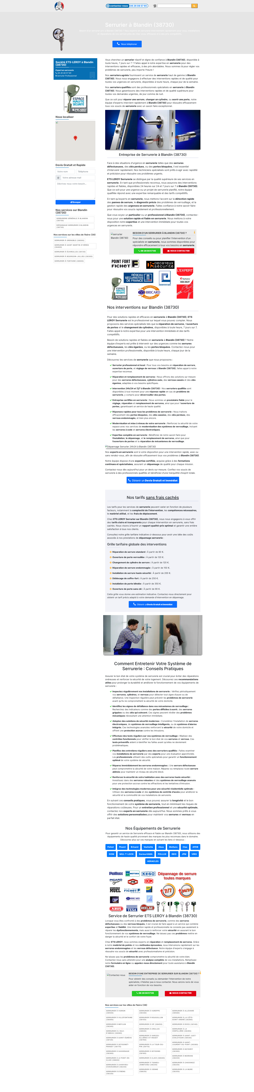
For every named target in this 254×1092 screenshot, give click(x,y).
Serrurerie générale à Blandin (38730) (72, 219)
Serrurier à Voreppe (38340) (149, 1012)
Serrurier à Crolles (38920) (149, 1030)
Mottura (173, 847)
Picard (122, 847)
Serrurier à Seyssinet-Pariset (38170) (117, 1045)
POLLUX (162, 854)
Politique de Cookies (142, 1084)
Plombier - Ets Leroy (134, 1087)
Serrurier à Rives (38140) (185, 1024)
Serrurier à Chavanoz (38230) (183, 1064)
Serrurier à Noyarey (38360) (182, 1050)
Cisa (185, 847)
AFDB (195, 847)
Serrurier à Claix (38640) (152, 1058)
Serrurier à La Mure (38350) (182, 1070)
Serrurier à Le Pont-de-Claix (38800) (118, 1059)
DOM (111, 854)
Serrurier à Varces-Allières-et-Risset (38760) (149, 1038)
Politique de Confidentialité (168, 1084)
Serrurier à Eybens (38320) (115, 1072)
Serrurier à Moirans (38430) (182, 1057)
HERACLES (152, 861)
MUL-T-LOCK (126, 854)
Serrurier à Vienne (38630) (148, 1070)
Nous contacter (180, 251)
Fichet (110, 847)
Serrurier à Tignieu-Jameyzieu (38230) (149, 1064)
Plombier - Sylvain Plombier (108, 1087)
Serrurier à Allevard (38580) (183, 1012)
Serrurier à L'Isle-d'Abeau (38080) (115, 1032)
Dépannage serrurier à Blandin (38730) (72, 226)
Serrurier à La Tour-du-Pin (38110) (151, 1045)
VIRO (194, 854)
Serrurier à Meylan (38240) (116, 1025)
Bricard (134, 847)
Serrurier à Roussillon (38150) (151, 1018)
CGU (127, 1084)
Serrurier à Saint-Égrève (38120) (119, 1039)
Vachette (148, 847)
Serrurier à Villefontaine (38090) (119, 1018)
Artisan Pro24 (153, 1087)
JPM (184, 854)
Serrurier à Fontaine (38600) (69, 261)
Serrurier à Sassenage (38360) (117, 1052)
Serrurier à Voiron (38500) (115, 1012)
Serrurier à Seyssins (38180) (149, 1052)
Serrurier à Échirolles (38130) (70, 252)
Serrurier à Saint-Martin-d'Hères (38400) (72, 246)
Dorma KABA (146, 854)
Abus (161, 847)
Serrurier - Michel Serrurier (175, 1087)
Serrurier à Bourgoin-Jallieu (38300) (74, 256)
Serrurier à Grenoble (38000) (69, 240)
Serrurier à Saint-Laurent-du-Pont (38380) (185, 1043)
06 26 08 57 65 (138, 5)
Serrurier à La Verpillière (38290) (181, 1030)
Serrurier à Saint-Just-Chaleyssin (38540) (184, 1037)
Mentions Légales (114, 1084)
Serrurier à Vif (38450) (150, 1024)
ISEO (174, 854)
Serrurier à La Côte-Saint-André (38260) (182, 1018)
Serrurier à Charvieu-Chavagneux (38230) (117, 1066)
